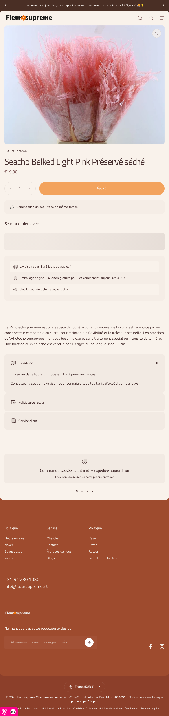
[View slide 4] (92, 491)
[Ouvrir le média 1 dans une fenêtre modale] (156, 33)
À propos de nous (59, 551)
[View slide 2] (81, 491)
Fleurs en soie (14, 538)
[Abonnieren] (89, 642)
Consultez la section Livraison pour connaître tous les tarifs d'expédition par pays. (75, 383)
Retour (93, 551)
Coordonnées (132, 708)
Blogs (51, 558)
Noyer (8, 545)
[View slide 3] (87, 491)
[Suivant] (163, 5)
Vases (8, 558)
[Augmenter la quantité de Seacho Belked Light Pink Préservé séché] (30, 188)
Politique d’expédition (110, 708)
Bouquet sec (13, 551)
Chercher (53, 538)
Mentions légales (150, 708)
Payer (93, 538)
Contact (52, 545)
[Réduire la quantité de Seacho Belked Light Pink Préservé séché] (10, 188)
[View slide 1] (76, 491)
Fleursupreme (15, 151)
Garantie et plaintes (103, 558)
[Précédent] (6, 5)
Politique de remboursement (25, 708)
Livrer (93, 545)
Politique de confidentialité (56, 708)
